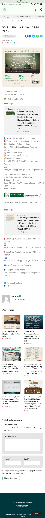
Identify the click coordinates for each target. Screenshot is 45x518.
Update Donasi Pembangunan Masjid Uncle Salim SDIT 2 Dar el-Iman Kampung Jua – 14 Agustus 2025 (11, 368)
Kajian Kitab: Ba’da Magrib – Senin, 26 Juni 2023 (11, 334)
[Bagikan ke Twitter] (34, 36)
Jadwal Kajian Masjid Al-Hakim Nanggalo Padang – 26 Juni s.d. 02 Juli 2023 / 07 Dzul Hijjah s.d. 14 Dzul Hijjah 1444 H (33, 368)
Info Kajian (24, 21)
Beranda (5, 21)
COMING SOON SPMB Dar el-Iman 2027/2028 (23, 17)
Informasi (14, 21)
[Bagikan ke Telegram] (41, 36)
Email (26, 459)
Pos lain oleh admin (18, 299)
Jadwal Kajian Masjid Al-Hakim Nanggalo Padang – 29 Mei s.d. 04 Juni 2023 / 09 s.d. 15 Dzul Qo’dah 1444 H (28, 223)
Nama (7, 459)
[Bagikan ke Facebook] (30, 36)
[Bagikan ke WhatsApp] (37, 36)
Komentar (10, 436)
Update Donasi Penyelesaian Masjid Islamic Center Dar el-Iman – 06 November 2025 (32, 336)
